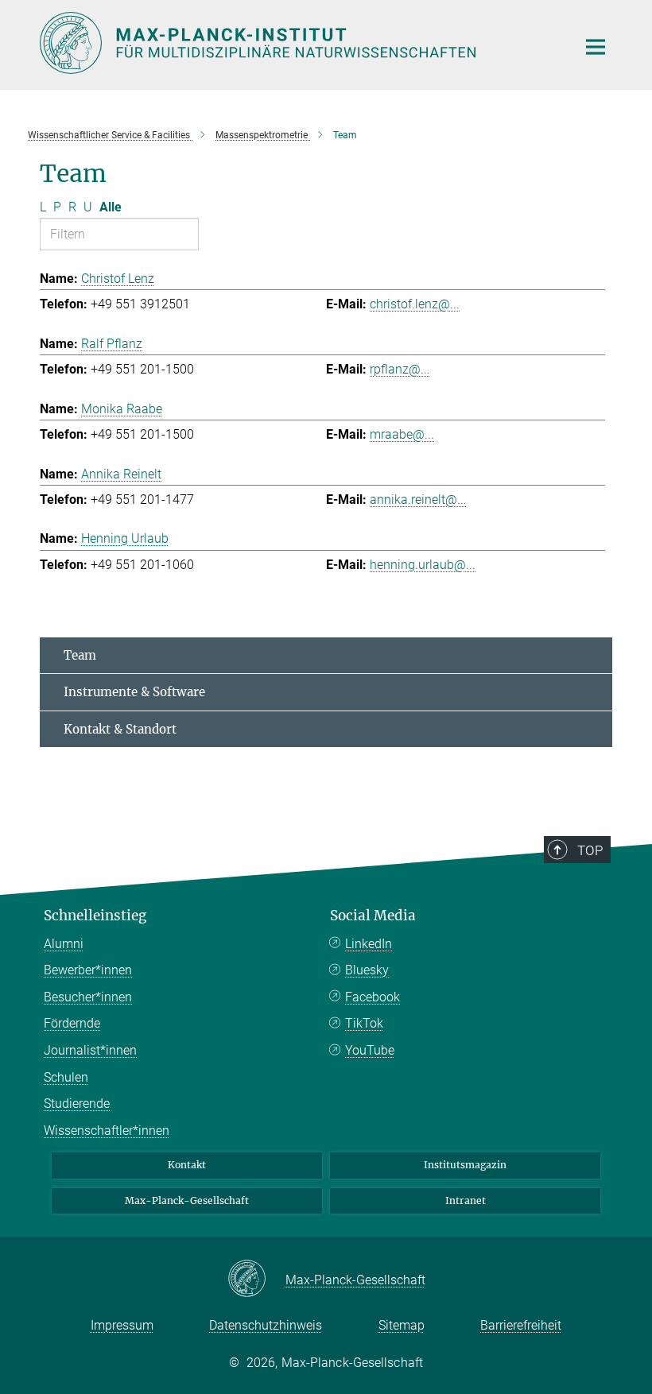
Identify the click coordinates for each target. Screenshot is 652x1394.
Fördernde (72, 1023)
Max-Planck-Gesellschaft (187, 1200)
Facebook (372, 997)
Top (590, 850)
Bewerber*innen (88, 970)
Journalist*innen (90, 1050)
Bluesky (367, 970)
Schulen (66, 1077)
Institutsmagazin (465, 1165)
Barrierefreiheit (520, 1325)
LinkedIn (368, 943)
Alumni (63, 943)
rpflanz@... (400, 369)
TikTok (364, 1023)
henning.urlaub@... (422, 564)
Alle (110, 207)
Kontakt (187, 1165)
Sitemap (401, 1325)
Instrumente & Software (134, 691)
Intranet (465, 1200)
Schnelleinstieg (95, 916)
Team (80, 655)
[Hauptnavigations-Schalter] (595, 47)
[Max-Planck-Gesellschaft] (256, 1279)
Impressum (122, 1325)
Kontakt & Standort (120, 729)
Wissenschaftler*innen (106, 1130)
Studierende (77, 1103)
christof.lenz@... (415, 304)
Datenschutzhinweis (265, 1325)
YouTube (369, 1050)
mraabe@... (402, 434)
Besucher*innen (88, 997)
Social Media (373, 916)
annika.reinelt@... (418, 499)
